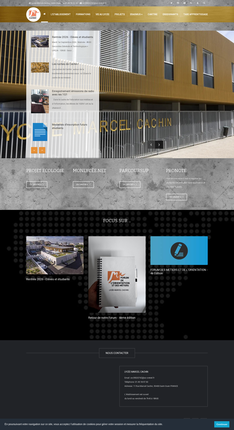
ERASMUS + (136, 14)
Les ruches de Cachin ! (65, 64)
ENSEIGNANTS (170, 14)
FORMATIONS (82, 14)
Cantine (152, 14)
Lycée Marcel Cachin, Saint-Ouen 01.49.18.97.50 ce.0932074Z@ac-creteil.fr (68, 3)
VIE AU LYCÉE (102, 14)
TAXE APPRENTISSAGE (195, 14)
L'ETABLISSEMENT (60, 14)
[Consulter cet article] (40, 41)
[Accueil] (33, 14)
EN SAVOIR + (36, 184)
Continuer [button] (221, 424)
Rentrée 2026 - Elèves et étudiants (72, 37)
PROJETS (119, 14)
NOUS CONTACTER (117, 353)
